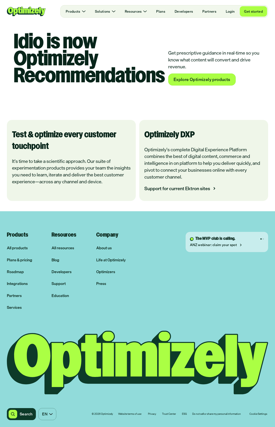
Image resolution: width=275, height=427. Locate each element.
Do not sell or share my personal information (216, 414)
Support (59, 283)
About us (104, 247)
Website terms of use (129, 414)
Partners (209, 11)
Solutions (102, 11)
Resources (133, 11)
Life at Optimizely (111, 259)
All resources (63, 247)
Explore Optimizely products (202, 79)
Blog (55, 259)
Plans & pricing (19, 259)
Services (14, 307)
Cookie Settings (258, 414)
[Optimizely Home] (26, 11)
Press (101, 283)
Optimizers (105, 271)
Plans (160, 11)
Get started (253, 11)
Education (60, 295)
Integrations (17, 283)
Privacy (152, 414)
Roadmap (15, 271)
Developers (184, 11)
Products (73, 11)
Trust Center (169, 414)
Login (230, 11)
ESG (184, 414)
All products (17, 247)
